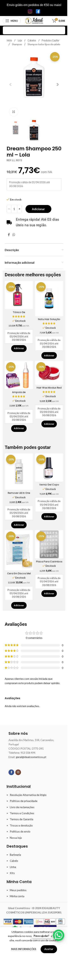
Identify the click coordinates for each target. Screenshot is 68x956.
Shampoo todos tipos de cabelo (44, 44)
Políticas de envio (20, 831)
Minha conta (17, 896)
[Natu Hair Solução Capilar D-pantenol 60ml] (49, 298)
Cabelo (14, 860)
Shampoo (17, 44)
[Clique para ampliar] (13, 112)
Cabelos (32, 40)
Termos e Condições (22, 813)
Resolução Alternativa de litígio (28, 794)
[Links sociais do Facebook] (9, 235)
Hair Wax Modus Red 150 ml (49, 389)
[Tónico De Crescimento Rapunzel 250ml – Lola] (19, 295)
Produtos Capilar (50, 40)
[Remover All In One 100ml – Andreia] (19, 471)
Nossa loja (16, 837)
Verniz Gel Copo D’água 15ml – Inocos (49, 486)
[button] (10, 84)
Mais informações (24, 949)
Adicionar (38, 209)
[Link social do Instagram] (18, 772)
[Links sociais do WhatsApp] (13, 235)
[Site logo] (34, 20)
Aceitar (48, 949)
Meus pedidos (18, 890)
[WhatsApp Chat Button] (58, 935)
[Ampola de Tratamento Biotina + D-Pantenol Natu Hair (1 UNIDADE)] (19, 375)
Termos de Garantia (21, 819)
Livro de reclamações (22, 807)
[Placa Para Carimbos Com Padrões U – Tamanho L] (49, 544)
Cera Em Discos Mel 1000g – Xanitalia (19, 575)
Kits (12, 873)
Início (9, 40)
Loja (20, 40)
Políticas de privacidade (23, 800)
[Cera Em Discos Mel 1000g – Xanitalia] (19, 550)
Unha (13, 866)
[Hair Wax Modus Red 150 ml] (49, 373)
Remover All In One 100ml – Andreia (19, 494)
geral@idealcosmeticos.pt (31, 757)
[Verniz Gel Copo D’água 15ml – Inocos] (49, 467)
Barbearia (15, 854)
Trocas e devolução (21, 825)
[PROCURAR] (61, 30)
